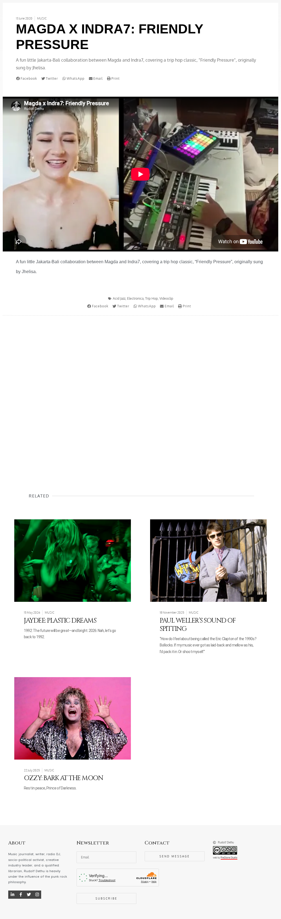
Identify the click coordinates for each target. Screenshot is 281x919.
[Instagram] (37, 895)
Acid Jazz (119, 298)
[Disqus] (140, 393)
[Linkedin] (12, 895)
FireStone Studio (229, 857)
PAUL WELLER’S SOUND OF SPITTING (197, 624)
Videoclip (166, 298)
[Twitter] (29, 895)
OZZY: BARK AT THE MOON (63, 778)
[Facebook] (20, 895)
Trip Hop (151, 298)
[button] (27, 79)
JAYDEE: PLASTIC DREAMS (60, 620)
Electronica (135, 298)
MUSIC (42, 18)
